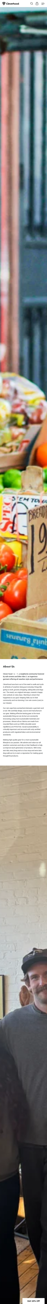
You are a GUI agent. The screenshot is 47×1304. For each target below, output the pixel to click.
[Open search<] (31, 3)
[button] (33, 1301)
